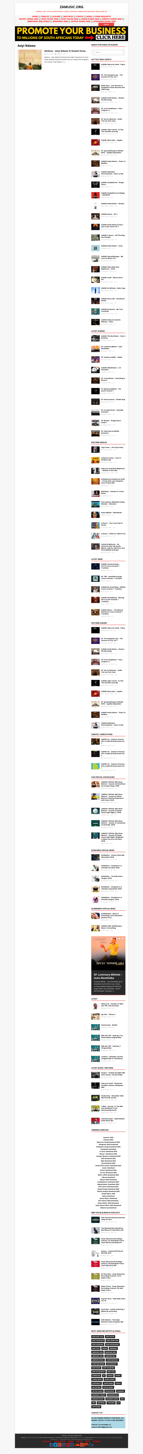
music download (108, 1168)
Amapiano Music (98, 1360)
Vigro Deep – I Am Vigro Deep (112, 447)
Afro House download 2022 (108, 1187)
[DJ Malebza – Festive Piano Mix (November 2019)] (95, 859)
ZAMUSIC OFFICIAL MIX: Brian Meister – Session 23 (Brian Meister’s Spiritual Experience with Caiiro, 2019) (112, 797)
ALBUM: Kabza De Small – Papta (113, 64)
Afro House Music (112, 1344)
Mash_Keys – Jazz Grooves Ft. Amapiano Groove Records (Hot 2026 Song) (113, 87)
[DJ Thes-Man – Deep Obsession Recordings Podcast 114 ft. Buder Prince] (95, 1278)
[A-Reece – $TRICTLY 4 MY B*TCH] (95, 538)
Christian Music (112, 1360)
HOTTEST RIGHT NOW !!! (101, 59)
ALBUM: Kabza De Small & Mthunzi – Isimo (110, 321)
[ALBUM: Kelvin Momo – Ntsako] (95, 208)
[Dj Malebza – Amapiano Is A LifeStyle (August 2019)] (95, 902)
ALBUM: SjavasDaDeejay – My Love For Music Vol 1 (112, 257)
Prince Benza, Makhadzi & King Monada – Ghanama (112, 503)
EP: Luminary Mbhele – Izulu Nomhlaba (111, 347)
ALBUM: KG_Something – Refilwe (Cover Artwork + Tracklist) (113, 588)
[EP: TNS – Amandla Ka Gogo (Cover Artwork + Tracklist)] (95, 581)
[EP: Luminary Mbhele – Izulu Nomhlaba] (95, 351)
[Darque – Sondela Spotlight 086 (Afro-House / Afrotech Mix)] (95, 1077)
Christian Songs (98, 1364)
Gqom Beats (96, 1383)
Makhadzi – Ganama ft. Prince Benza (112, 492)
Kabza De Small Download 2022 (108, 1142)
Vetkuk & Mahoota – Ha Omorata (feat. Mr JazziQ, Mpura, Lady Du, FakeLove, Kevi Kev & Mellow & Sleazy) (113, 547)
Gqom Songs (108, 1383)
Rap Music (101, 1403)
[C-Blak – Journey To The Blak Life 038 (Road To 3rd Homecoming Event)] (95, 1110)
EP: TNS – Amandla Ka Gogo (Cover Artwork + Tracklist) (111, 577)
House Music (109, 1391)
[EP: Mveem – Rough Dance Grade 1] (95, 425)
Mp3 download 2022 (108, 1161)
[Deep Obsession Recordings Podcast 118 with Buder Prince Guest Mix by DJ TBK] (95, 1266)
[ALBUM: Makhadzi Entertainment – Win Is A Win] (95, 176)
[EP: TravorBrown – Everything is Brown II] (95, 382)
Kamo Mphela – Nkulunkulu (111, 513)
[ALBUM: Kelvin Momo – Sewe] (95, 250)
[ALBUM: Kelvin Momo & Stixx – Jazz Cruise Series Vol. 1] (95, 229)
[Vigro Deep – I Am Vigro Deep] (95, 451)
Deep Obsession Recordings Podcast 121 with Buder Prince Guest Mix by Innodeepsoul (112, 1240)
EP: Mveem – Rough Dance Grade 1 (111, 421)
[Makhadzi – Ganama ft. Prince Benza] (95, 495)
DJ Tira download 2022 (108, 1173)
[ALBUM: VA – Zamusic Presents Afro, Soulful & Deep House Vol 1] (95, 768)
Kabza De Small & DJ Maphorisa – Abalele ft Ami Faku (113, 469)
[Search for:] (108, 52)
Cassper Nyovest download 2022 (108, 1156)
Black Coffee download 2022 (108, 1175)
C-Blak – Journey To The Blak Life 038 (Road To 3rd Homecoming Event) (112, 1108)
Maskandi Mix (113, 1395)
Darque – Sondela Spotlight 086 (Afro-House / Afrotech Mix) (113, 1074)
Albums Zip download (108, 1208)
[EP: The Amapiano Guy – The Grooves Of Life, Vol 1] (95, 79)
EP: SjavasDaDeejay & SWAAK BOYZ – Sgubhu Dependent (112, 152)
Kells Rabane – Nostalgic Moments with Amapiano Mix (112, 1321)
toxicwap (111, 1403)
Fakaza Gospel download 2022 (108, 1191)
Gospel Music (97, 1379)
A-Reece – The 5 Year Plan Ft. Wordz (112, 524)
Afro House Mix (97, 1344)
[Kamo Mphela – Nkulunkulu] (95, 517)
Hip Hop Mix (96, 1387)
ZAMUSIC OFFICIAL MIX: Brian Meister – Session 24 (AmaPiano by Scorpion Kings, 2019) (113, 784)
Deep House (96, 1368)
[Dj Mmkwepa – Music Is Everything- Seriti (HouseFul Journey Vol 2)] (95, 918)
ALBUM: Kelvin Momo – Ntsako (112, 204)
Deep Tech (111, 1372)
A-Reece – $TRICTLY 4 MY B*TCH (113, 534)
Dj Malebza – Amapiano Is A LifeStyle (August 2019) (111, 898)
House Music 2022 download (108, 1203)
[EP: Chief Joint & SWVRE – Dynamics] (95, 435)
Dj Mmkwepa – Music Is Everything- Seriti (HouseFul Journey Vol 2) (111, 915)
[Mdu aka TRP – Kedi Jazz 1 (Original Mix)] (95, 1050)
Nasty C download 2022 (108, 1154)
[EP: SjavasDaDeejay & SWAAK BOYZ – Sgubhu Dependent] (95, 155)
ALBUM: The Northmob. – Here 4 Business (113, 337)
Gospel (117, 1375)
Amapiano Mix (110, 1356)
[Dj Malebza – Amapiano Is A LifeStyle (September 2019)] (95, 891)
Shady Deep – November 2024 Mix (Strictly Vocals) (112, 1097)
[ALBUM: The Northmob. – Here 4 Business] (95, 340)
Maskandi (120, 1391)
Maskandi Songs (112, 1399)
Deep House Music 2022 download (108, 1205)
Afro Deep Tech (97, 1337)
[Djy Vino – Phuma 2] (95, 1018)
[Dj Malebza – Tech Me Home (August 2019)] (95, 880)
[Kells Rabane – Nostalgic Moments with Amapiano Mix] (95, 1324)
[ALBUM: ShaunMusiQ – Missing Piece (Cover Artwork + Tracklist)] (95, 602)
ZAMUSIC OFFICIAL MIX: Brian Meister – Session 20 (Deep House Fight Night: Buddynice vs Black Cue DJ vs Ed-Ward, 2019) (112, 837)
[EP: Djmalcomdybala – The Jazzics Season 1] (95, 393)
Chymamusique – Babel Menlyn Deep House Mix (113, 1120)
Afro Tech (95, 1348)
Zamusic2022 (108, 1140)
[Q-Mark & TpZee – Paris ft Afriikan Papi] (95, 462)
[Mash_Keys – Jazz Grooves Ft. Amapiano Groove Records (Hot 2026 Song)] (95, 90)
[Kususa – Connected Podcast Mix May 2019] (95, 1255)
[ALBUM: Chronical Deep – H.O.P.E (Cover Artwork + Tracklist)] (95, 568)
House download (108, 1196)
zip (118, 1403)
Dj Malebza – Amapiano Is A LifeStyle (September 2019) (111, 888)
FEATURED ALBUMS (99, 623)
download (96, 1375)
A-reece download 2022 (108, 1151)
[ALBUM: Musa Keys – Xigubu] (95, 144)
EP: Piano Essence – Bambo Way (113, 399)
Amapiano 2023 (111, 1352)
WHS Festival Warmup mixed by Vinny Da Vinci (113, 1218)
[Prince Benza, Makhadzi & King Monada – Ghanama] (95, 506)
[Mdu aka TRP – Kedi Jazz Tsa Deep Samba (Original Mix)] (95, 1040)
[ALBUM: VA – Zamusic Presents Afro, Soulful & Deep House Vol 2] (95, 756)
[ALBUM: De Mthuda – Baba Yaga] (95, 292)
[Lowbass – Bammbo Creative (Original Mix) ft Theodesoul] (95, 1061)
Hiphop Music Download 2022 (108, 1184)
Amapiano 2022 (97, 1352)
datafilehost (112, 1364)
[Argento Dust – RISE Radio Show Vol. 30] (95, 1303)
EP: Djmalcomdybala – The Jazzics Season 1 (111, 390)
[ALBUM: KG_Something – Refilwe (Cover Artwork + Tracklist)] (95, 591)
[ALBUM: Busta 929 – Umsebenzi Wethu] (95, 303)
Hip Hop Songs (97, 1391)
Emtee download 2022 (108, 1170)
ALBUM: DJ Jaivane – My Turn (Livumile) (112, 310)
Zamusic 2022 (108, 1137)
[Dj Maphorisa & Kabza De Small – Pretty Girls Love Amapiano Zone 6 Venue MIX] (95, 483)
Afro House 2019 (98, 1340)
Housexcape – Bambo (109, 1025)
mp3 (122, 1399)
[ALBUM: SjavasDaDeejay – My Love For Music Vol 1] (95, 261)
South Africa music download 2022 (108, 1166)
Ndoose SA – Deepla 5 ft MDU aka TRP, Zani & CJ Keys (112, 1005)
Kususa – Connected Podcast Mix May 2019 (112, 1252)
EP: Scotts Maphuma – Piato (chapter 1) (111, 109)
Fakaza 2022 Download (108, 1180)
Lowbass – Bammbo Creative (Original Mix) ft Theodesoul (112, 1058)
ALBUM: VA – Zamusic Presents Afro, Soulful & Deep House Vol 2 (113, 753)
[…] (64, 62)
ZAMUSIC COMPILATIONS (101, 734)
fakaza (110, 1375)
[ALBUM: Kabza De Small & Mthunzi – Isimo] (95, 324)
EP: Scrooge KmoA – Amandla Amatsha (112, 411)
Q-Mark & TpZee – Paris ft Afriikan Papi (111, 459)
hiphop (118, 1383)
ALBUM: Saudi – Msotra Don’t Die (112, 278)
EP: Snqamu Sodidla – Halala (111, 357)
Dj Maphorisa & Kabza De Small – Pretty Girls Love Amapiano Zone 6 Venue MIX (113, 481)
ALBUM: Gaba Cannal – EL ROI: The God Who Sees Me (112, 130)
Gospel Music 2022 (108, 1194)
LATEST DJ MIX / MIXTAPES (102, 1068)
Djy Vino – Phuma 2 (108, 1014)
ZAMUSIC (59, 54)
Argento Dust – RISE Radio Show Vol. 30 (113, 1300)
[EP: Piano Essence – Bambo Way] (95, 404)
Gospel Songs (110, 1379)
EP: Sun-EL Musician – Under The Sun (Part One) (111, 120)
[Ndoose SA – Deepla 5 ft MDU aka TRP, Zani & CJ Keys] (95, 1008)
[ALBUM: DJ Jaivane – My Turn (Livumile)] (95, 313)
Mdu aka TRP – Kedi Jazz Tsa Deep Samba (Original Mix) (112, 1036)
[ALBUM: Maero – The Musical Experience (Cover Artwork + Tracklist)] (95, 614)
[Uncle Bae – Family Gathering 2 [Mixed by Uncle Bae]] (95, 1313)
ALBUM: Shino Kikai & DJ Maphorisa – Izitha (110, 268)
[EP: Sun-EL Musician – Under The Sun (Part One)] (95, 123)
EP (104, 1375)
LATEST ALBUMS (98, 331)
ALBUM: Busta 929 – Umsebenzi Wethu (113, 300)
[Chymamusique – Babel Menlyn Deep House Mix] (95, 1123)
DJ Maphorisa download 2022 (108, 1182)
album (104, 1348)
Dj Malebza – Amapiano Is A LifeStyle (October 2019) (111, 867)
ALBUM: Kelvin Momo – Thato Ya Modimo (113, 162)
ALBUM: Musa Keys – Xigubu (111, 140)
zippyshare (96, 1407)
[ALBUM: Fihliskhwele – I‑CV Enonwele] (95, 372)
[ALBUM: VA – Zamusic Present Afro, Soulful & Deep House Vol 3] (95, 743)
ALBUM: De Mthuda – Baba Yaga (113, 288)
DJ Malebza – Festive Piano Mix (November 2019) (112, 856)
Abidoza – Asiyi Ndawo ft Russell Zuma (65, 50)
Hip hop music (108, 1387)
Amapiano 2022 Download (108, 1144)
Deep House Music (98, 1372)
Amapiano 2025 (97, 1356)
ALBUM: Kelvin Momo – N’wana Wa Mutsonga (112, 99)
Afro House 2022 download (108, 1201)
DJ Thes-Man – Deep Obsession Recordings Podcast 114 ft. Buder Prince (113, 1276)
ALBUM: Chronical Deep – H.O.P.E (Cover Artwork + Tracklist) (110, 566)
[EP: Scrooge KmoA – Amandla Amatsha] (95, 414)
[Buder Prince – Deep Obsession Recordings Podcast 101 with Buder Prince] (95, 1291)
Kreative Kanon (87, 1439)
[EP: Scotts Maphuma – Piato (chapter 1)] (95, 113)
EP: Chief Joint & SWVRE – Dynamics (110, 432)
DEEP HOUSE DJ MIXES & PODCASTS (105, 1212)
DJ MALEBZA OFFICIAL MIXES (102, 850)
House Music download (108, 1198)
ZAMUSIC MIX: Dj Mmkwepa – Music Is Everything (112, 927)
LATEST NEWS (97, 559)
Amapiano (113, 1348)
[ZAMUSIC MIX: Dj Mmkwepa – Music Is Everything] (95, 930)
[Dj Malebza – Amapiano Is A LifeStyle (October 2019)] (95, 870)
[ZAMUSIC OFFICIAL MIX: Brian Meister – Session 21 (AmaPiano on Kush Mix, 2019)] (95, 825)
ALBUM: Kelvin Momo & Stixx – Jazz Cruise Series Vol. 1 (112, 226)
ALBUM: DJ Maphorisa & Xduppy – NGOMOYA (113, 194)
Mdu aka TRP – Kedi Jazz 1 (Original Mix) (111, 1047)
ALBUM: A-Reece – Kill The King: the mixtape (113, 236)
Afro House (110, 1337)
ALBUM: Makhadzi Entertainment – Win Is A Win (112, 173)
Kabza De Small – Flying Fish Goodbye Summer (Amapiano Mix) (112, 1085)
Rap (93, 1403)
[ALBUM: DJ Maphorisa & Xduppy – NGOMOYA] (95, 197)
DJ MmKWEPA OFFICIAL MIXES (103, 908)
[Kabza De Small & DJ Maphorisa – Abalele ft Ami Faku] (95, 473)
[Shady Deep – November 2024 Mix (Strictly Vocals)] (95, 1100)
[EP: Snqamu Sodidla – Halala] (95, 361)
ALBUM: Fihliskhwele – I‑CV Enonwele (111, 369)
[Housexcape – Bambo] (95, 1029)
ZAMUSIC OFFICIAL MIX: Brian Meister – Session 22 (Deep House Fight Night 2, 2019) (111, 810)
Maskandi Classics (98, 1395)
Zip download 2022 (108, 1163)
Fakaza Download (108, 1177)
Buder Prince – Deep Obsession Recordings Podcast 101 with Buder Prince (113, 1288)
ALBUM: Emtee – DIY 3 (109, 214)
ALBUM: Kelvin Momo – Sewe (112, 246)
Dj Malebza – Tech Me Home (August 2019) (111, 877)
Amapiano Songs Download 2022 (108, 1147)
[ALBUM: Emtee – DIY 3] (95, 218)
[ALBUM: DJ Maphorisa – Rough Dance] (95, 187)
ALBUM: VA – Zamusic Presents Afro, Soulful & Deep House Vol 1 (113, 766)
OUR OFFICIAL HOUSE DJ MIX (103, 777)
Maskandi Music (98, 1399)
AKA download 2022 (108, 1158)
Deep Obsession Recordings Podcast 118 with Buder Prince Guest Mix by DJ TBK (112, 1263)
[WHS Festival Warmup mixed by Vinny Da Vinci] (95, 1222)
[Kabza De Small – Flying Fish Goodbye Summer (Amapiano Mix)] (95, 1088)
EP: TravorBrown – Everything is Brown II (113, 379)
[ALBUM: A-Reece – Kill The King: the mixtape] (95, 239)
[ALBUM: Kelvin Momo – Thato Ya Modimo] (95, 165)
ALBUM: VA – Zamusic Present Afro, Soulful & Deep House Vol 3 (112, 741)
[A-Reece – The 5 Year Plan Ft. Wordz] (95, 527)
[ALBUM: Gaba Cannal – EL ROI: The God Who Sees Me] (95, 134)
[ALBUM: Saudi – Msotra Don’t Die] (95, 282)
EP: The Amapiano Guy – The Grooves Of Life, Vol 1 (112, 76)
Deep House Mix (108, 1368)
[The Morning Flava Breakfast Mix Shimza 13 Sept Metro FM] (95, 1232)
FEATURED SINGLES (99, 442)
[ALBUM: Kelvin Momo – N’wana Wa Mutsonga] (95, 102)
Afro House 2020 (112, 1340)
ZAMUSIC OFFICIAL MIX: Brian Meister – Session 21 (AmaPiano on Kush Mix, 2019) (113, 823)
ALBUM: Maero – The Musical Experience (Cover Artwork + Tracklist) (112, 612)
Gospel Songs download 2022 (108, 1189)
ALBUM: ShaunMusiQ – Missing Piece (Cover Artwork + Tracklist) (112, 599)
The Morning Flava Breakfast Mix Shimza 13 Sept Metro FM (112, 1229)
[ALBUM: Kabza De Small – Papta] (95, 69)
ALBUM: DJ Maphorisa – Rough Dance (112, 183)
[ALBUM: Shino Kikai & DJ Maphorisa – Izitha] (95, 271)
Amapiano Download (108, 1149)
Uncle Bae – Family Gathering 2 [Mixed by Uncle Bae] (112, 1310)
